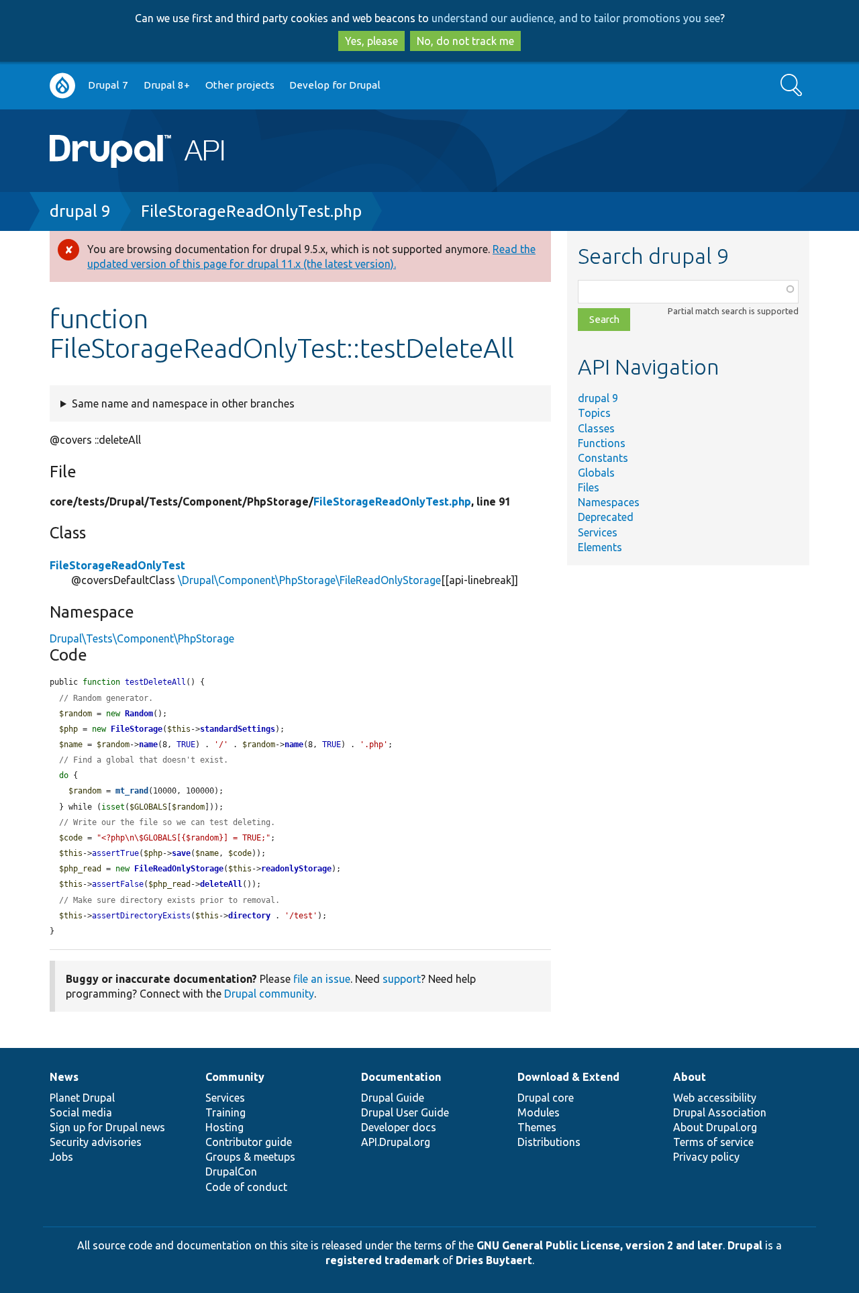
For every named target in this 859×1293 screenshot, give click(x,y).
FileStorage (136, 729)
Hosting (224, 1127)
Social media (81, 1112)
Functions (601, 443)
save (181, 853)
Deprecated (606, 517)
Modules (538, 1112)
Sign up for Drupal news (107, 1127)
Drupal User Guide (405, 1112)
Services (597, 532)
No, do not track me (465, 41)
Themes (536, 1127)
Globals (596, 473)
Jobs (61, 1157)
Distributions (548, 1142)
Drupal (744, 1245)
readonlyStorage (296, 868)
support (402, 979)
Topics (594, 413)
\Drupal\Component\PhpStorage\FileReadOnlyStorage (309, 580)
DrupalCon (231, 1171)
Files (588, 487)
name (148, 744)
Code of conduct (246, 1187)
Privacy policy (706, 1157)
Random (139, 713)
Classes (596, 428)
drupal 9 (80, 211)
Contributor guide (248, 1142)
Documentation (401, 1077)
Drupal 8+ (167, 85)
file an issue (321, 979)
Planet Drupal (82, 1098)
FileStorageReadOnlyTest (117, 565)
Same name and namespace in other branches (183, 403)
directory (249, 915)
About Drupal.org (715, 1127)
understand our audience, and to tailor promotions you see (576, 18)
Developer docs (398, 1127)
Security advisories (96, 1142)
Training (225, 1112)
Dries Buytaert (494, 1260)
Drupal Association (719, 1112)
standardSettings (237, 729)
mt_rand (131, 791)
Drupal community (269, 994)
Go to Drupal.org (62, 85)
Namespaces (609, 502)
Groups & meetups (250, 1157)
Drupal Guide (392, 1098)
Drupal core (545, 1098)
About (689, 1077)
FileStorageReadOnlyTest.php (251, 211)
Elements (600, 547)
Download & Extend (568, 1077)
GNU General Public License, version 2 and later (599, 1245)
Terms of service (713, 1142)
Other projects (239, 85)
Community (234, 1077)
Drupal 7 (108, 85)
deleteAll (221, 884)
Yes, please (371, 41)
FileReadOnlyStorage (178, 868)
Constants (603, 458)
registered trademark (382, 1260)
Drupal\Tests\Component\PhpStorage (142, 638)
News (64, 1077)
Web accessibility (714, 1098)
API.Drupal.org (395, 1142)
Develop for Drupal (335, 85)
